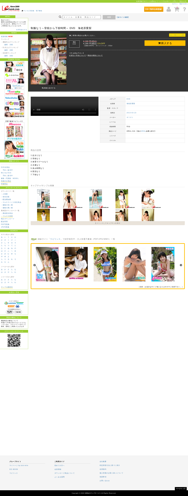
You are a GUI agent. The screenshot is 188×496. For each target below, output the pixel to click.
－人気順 (4, 194)
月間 (11, 45)
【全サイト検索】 (123, 17)
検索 (109, 17)
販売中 (10, 170)
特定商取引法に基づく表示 (110, 465)
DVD (128, 99)
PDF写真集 (5, 224)
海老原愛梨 (131, 103)
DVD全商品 (5, 167)
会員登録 (57, 469)
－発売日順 (5, 197)
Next (181, 265)
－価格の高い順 (7, 208)
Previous (34, 265)
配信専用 (4, 221)
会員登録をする (21, 29)
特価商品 (4, 184)
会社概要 (103, 461)
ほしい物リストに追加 (177, 35)
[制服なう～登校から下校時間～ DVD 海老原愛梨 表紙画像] (49, 59)
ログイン (175, 4)
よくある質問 (59, 477)
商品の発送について (95, 55)
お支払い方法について (77, 55)
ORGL (143, 131)
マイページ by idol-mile (18, 465)
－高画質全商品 (7, 213)
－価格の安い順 (7, 205)
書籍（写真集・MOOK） (10, 178)
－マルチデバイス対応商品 (11, 202)
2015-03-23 (131, 113)
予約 (4, 170)
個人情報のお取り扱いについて (111, 473)
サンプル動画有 (7, 287)
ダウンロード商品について (64, 473)
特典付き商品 (6, 181)
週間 (6, 45)
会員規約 (103, 469)
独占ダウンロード (8, 219)
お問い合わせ (105, 481)
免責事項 (103, 477)
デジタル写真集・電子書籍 (32, 10)
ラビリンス (55, 239)
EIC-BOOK (13, 469)
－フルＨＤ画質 (7, 216)
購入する (166, 43)
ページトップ (180, 488)
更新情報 (4, 36)
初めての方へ (184, 4)
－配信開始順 (6, 199)
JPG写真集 (5, 227)
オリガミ (130, 117)
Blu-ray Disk (6, 173)
